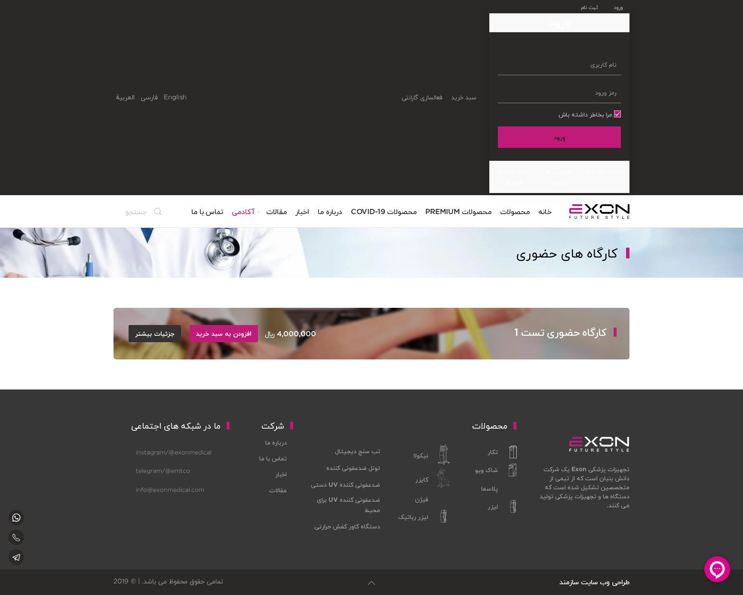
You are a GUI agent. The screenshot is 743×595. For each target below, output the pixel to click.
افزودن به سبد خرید (224, 333)
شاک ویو (486, 469)
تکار (493, 451)
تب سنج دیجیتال (357, 451)
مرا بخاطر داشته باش (586, 114)
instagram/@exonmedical (174, 452)
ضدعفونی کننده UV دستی (345, 484)
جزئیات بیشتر (155, 333)
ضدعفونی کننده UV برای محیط (348, 504)
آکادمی (243, 211)
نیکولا (420, 455)
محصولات (515, 211)
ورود (559, 137)
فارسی (149, 97)
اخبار (302, 211)
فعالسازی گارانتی (422, 97)
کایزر (421, 479)
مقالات (276, 211)
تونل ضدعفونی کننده (353, 467)
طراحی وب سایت (605, 582)
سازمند (569, 582)
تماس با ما (207, 211)
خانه (545, 211)
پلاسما (489, 488)
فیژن (421, 499)
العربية (125, 97)
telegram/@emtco (163, 470)
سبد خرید (463, 97)
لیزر (493, 506)
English (175, 97)
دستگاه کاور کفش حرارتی (347, 526)
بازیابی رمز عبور (604, 170)
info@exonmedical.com (170, 489)
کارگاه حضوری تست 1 (560, 332)
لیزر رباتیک (413, 516)
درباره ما (330, 211)
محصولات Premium (458, 211)
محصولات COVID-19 (384, 211)
